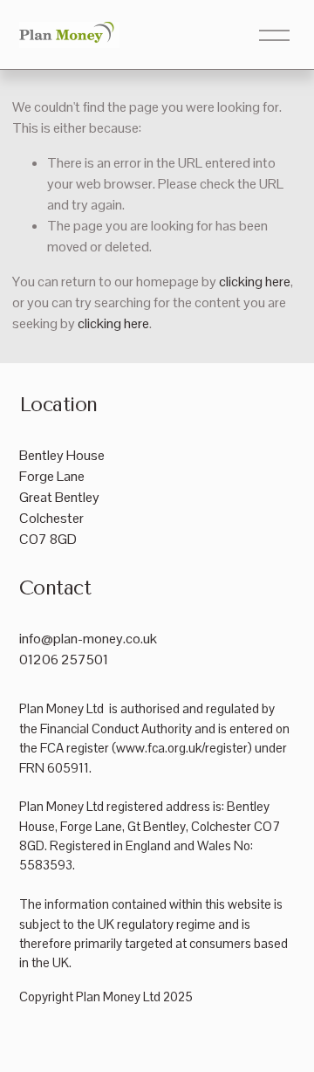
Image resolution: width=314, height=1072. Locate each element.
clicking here (254, 281)
